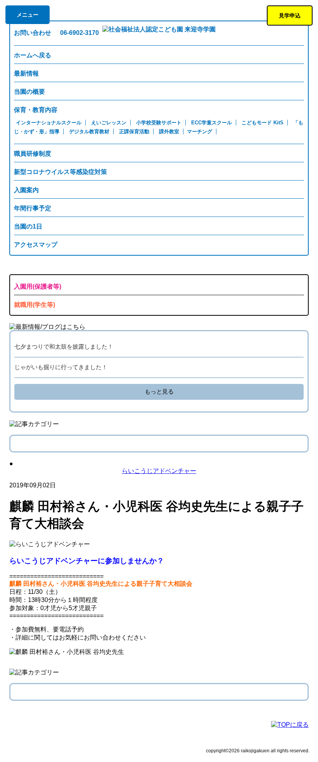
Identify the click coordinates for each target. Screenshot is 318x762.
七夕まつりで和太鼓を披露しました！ (63, 346)
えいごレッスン (108, 123)
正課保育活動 (134, 131)
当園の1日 (28, 226)
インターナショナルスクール (48, 123)
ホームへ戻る (32, 55)
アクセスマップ (35, 244)
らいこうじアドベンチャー (159, 471)
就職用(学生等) (34, 304)
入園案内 (26, 190)
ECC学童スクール (211, 123)
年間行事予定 (32, 208)
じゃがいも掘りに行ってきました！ (60, 367)
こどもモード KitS (262, 123)
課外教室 (169, 131)
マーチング (199, 131)
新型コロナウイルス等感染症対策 (60, 172)
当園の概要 (29, 91)
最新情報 (26, 73)
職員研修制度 (32, 153)
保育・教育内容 (35, 110)
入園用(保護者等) (37, 286)
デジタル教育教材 (89, 131)
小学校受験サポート (158, 123)
